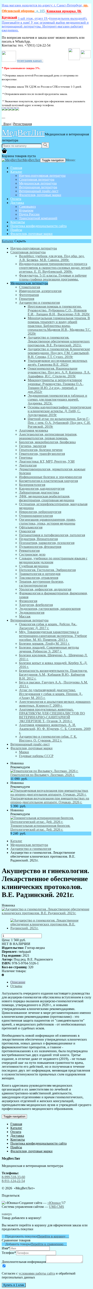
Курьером (26, 210)
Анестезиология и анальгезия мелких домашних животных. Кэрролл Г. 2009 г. (55, 703)
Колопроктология (32, 484)
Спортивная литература (36, 179)
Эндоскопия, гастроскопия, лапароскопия (49, 608)
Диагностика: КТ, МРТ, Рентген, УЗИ (47, 461)
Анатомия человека (33, 430)
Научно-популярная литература (42, 175)
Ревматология (29, 550)
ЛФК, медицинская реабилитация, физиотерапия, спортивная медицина (46, 498)
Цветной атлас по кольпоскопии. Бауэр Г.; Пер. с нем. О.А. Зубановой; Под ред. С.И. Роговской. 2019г (59, 422)
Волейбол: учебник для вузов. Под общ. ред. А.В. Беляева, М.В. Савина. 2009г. (52, 258)
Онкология (27, 531)
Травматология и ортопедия (39, 574)
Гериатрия (26, 299)
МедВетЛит (23, 132)
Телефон (9, 1253)
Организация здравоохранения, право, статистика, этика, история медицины (47, 521)
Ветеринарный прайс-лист (38, 191)
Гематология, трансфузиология (42, 453)
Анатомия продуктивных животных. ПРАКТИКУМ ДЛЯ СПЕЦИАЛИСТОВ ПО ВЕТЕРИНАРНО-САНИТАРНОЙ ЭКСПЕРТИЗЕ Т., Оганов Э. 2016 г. (52, 715)
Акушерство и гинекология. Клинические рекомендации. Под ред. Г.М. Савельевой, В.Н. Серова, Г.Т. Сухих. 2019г (59, 353)
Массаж (24, 616)
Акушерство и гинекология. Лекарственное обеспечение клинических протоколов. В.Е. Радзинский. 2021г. (59, 341)
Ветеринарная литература (38, 187)
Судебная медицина (33, 566)
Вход (6, 124)
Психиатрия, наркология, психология (46, 543)
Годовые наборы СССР (36, 756)
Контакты (17, 222)
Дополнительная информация (24, 1262)
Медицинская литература (38, 183)
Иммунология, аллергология (40, 291)
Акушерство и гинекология (39, 302)
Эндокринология (31, 612)
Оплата (15, 199)
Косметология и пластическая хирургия (48, 481)
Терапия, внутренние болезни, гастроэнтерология (41, 583)
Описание (17, 982)
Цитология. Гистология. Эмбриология (47, 570)
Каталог (16, 172)
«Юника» (54, 1203)
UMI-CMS (56, 1206)
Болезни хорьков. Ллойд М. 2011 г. (44, 643)
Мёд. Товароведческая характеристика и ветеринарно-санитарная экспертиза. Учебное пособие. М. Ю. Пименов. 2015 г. (53, 635)
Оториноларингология (36, 515)
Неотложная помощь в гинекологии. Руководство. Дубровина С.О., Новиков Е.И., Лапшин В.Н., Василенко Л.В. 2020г (59, 310)
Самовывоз (27, 206)
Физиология (28, 601)
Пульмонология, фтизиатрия (40, 546)
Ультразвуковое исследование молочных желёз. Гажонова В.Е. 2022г (57, 362)
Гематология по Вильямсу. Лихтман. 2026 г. (42, 775)
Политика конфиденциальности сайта (38, 226)
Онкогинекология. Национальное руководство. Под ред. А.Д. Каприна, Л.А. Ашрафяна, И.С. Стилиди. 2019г (59, 372)
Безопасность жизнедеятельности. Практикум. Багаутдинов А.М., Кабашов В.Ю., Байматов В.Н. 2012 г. (53, 674)
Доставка (17, 203)
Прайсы (16, 230)
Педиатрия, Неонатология (38, 539)
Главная (16, 168)
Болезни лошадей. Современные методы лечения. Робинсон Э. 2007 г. (49, 649)
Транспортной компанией (38, 218)
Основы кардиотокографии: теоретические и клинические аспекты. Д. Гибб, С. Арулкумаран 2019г (59, 411)
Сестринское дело (32, 554)
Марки (24, 752)
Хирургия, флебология (36, 605)
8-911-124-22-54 (13, 1181)
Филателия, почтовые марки (40, 195)
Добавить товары (16, 1244)
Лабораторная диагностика (39, 492)
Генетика (25, 457)
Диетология (28, 465)
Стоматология (29, 287)
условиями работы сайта (37, 1273)
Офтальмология (30, 527)
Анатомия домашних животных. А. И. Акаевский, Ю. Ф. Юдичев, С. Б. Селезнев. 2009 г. (55, 728)
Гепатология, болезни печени (41, 450)
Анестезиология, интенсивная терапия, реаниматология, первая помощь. (48, 436)
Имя (6, 1248)
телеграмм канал (30, 60)
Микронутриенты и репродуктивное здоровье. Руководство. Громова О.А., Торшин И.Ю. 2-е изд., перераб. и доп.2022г (56, 386)
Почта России (29, 214)
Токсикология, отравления (38, 577)
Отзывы (16, 986)
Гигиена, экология (32, 446)
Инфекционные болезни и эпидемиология (50, 477)
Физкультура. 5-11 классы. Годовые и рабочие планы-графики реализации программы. (53, 277)
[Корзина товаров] (4, 152)
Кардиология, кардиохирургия (41, 488)
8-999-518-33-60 (13, 1177)
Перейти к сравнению (49, 1244)
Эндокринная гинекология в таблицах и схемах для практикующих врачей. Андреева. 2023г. (57, 399)
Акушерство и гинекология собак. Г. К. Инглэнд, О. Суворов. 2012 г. (48, 738)
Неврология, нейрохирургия (40, 512)
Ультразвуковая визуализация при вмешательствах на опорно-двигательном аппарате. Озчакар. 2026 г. (49, 800)
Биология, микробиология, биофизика (47, 442)
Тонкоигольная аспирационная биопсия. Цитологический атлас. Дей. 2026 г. (40, 827)
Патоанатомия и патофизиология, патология (52, 535)
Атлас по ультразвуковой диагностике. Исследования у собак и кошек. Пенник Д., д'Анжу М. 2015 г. (51, 694)
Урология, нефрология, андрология (45, 589)
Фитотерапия (29, 295)
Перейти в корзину (53, 1236)
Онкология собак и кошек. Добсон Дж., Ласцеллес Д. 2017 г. (48, 626)
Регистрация (22, 124)
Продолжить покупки (19, 1236)
